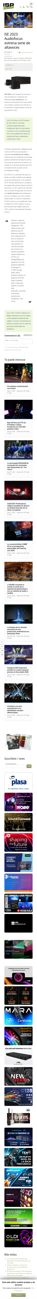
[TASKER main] (18, 1096)
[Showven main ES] (18, 949)
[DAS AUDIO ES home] (18, 1016)
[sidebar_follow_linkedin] (2, 650)
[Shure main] (18, 862)
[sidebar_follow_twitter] (2, 646)
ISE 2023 (9, 69)
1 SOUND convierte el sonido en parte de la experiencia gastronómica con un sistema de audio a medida (17, 589)
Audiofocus (9, 65)
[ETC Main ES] (18, 1036)
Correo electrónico (26, 52)
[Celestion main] (18, 1157)
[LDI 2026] (18, 1238)
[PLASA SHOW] (18, 782)
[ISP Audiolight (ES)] (18, 741)
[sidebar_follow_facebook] (2, 642)
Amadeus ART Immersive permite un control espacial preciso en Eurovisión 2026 (17, 670)
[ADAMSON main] (18, 1056)
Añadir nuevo (28, 335)
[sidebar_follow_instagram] (2, 654)
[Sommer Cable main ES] (18, 1218)
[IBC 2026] (18, 842)
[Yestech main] (18, 1137)
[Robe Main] (18, 802)
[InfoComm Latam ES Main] (18, 883)
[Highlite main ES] (18, 975)
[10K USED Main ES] (18, 1177)
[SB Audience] (18, 1076)
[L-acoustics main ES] (18, 822)
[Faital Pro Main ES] (18, 995)
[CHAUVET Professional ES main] (18, 1197)
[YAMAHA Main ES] (18, 903)
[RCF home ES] (18, 1117)
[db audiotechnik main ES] (18, 923)
